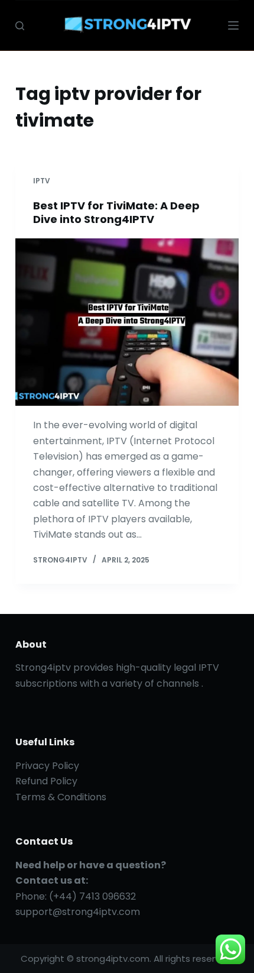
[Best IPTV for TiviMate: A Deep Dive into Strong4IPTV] (127, 322)
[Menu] (233, 25)
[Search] (19, 25)
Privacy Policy (47, 765)
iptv (41, 181)
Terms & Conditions (60, 797)
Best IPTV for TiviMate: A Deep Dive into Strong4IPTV (116, 212)
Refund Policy (46, 781)
